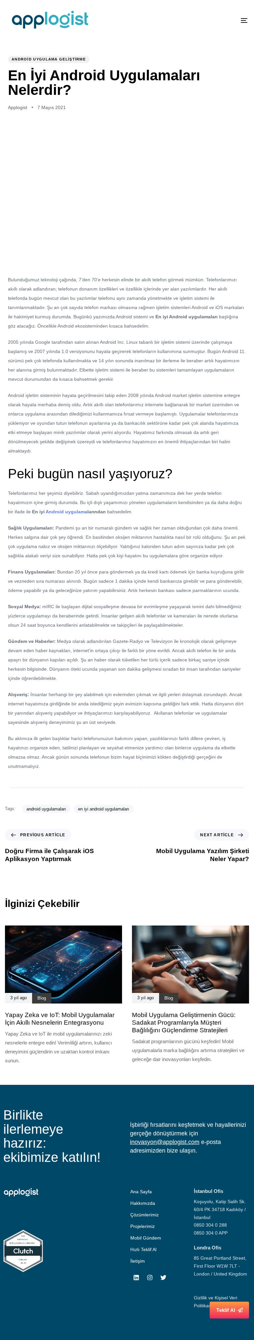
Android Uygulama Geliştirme (49, 59)
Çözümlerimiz (144, 1214)
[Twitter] (163, 1277)
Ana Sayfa (141, 1191)
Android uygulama (66, 511)
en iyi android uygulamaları (103, 809)
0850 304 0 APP (211, 1233)
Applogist (17, 107)
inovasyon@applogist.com (164, 1142)
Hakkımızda (142, 1203)
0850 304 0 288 (210, 1225)
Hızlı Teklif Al (143, 1249)
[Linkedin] (136, 1277)
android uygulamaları (46, 809)
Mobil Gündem (145, 1238)
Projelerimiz (142, 1226)
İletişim (137, 1261)
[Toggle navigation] (207, 20)
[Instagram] (150, 1277)
